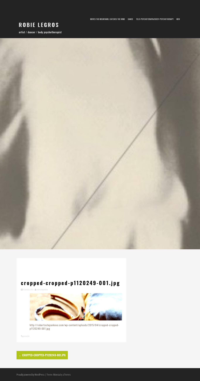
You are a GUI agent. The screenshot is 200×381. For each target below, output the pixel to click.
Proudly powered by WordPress (31, 374)
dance (130, 19)
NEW (178, 19)
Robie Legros (39, 24)
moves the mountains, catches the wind (107, 19)
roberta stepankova (42, 289)
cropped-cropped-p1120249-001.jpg (42, 355)
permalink (26, 336)
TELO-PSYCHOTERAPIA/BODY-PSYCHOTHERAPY (154, 19)
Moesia (56, 374)
